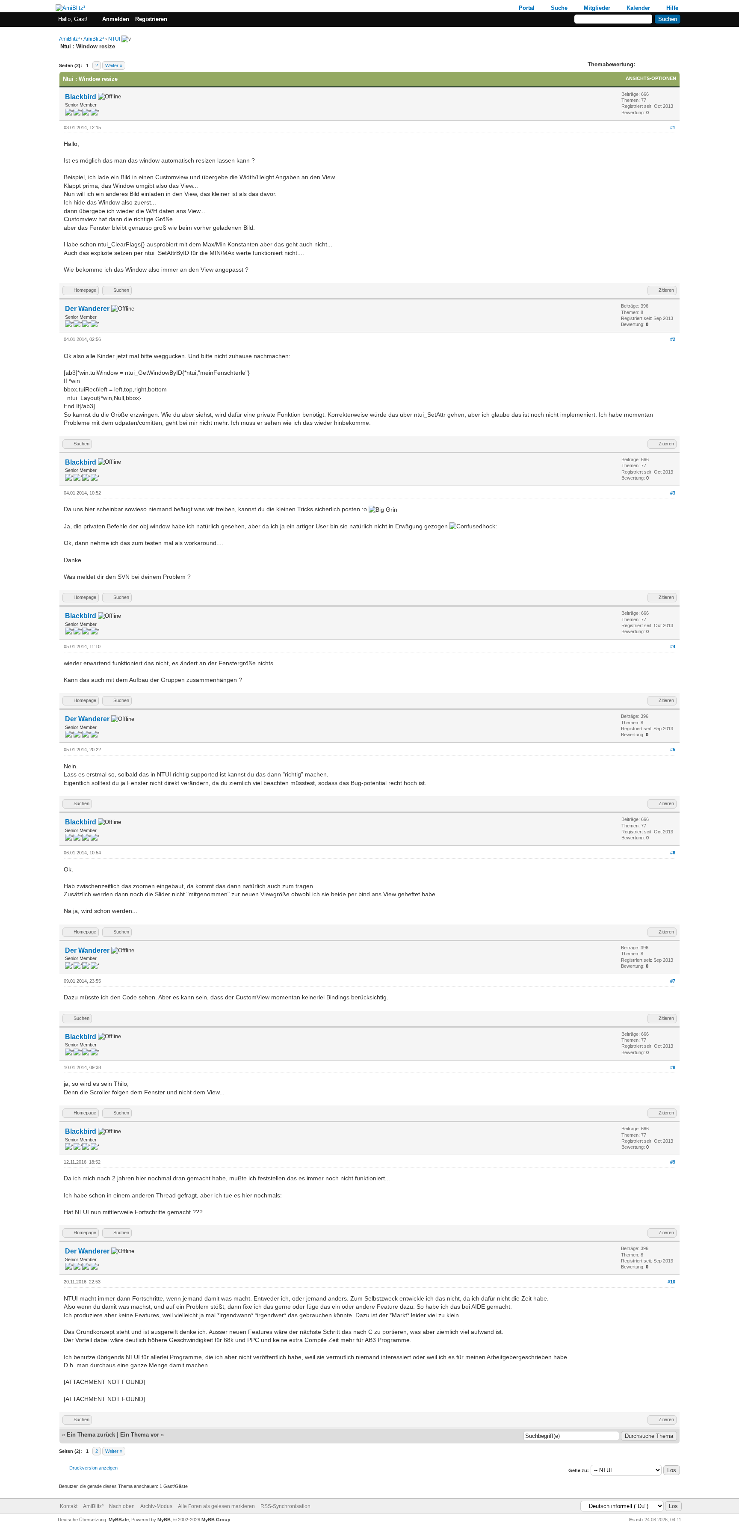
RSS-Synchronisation (285, 1506)
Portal (527, 8)
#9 (672, 1162)
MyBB (164, 1519)
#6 (672, 852)
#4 (672, 646)
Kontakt (68, 1506)
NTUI (114, 39)
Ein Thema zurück (91, 1434)
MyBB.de (119, 1519)
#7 (672, 981)
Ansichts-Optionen (651, 78)
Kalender (638, 8)
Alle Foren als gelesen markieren (216, 1506)
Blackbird (80, 97)
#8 (672, 1067)
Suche (559, 8)
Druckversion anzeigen (93, 1467)
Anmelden (115, 19)
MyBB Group (216, 1519)
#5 (672, 749)
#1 (672, 127)
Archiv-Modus (156, 1506)
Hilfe (672, 8)
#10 (671, 1281)
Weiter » (113, 65)
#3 (672, 492)
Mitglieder (597, 8)
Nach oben (122, 1506)
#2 (672, 339)
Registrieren (151, 19)
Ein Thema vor (139, 1434)
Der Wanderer (87, 308)
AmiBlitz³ (69, 39)
